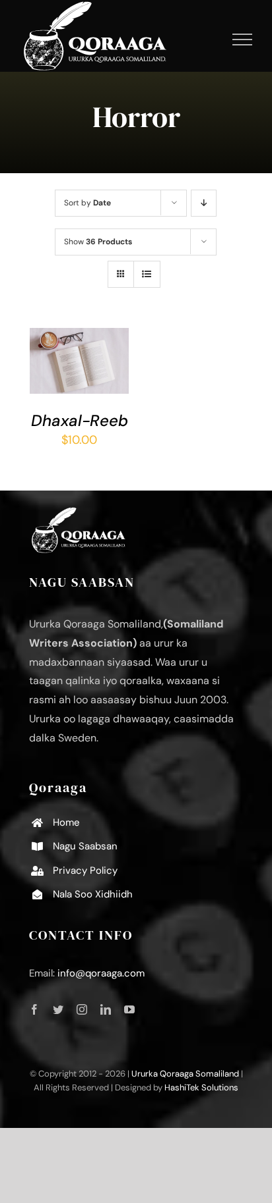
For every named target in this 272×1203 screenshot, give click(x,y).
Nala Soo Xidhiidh (93, 894)
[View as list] (147, 274)
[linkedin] (105, 1009)
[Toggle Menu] (242, 39)
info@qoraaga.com (101, 973)
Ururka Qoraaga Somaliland (185, 1073)
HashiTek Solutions (201, 1087)
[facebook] (34, 1009)
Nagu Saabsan (85, 846)
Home (66, 822)
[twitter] (58, 1009)
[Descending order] (204, 203)
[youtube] (129, 1009)
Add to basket (76, 350)
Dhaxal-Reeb (79, 420)
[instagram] (82, 1009)
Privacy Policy (85, 870)
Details (59, 378)
